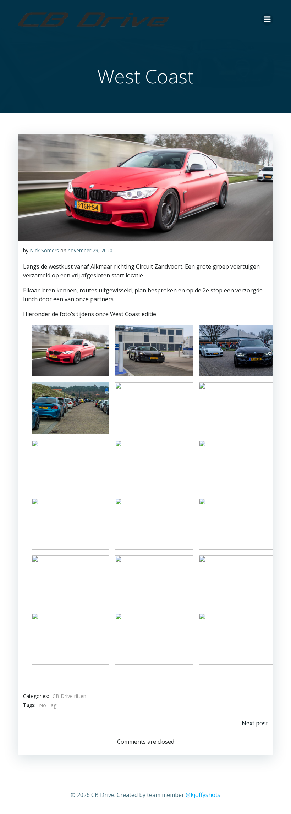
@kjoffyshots (203, 795)
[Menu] (267, 19)
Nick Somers (44, 250)
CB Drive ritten (69, 696)
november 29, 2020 (90, 250)
